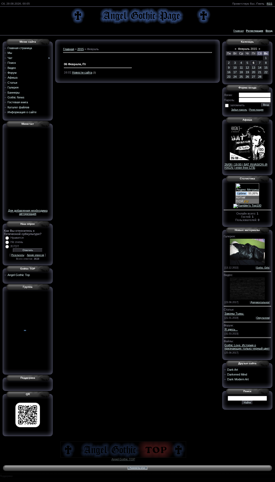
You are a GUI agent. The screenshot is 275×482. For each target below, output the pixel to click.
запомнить (237, 105)
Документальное (260, 302)
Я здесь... (231, 329)
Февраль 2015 (247, 48)
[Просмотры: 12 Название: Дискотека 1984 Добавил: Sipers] (247, 288)
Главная (238, 30)
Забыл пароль (239, 109)
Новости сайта (82, 72)
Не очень (16, 242)
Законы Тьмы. (234, 313)
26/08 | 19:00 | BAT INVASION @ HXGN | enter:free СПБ (246, 166)
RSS (269, 3)
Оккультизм (262, 318)
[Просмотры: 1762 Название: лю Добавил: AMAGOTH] (247, 251)
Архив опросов (35, 255)
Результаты (17, 255)
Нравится (17, 237)
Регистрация (256, 109)
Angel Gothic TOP (123, 459)
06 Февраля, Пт (75, 64)
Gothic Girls (262, 267)
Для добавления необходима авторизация (28, 212)
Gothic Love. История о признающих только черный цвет (247, 347)
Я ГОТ (14, 246)
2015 (80, 49)
